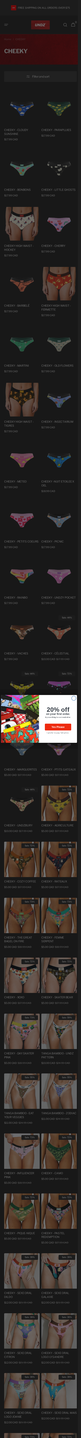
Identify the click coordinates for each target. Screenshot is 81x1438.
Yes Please (58, 727)
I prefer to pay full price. (58, 733)
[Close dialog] (73, 698)
